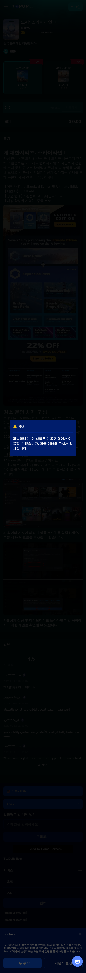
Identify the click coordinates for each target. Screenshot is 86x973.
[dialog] (43, 438)
